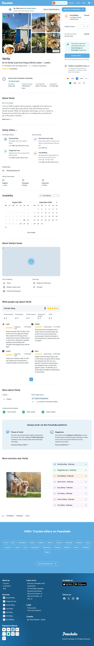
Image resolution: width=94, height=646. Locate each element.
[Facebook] (64, 598)
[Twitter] (68, 598)
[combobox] (49, 195)
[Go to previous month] (6, 202)
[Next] (35, 379)
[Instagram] (73, 598)
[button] (77, 47)
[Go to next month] (56, 202)
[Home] (3, 516)
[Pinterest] (77, 598)
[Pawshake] (7, 3)
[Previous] (27, 379)
